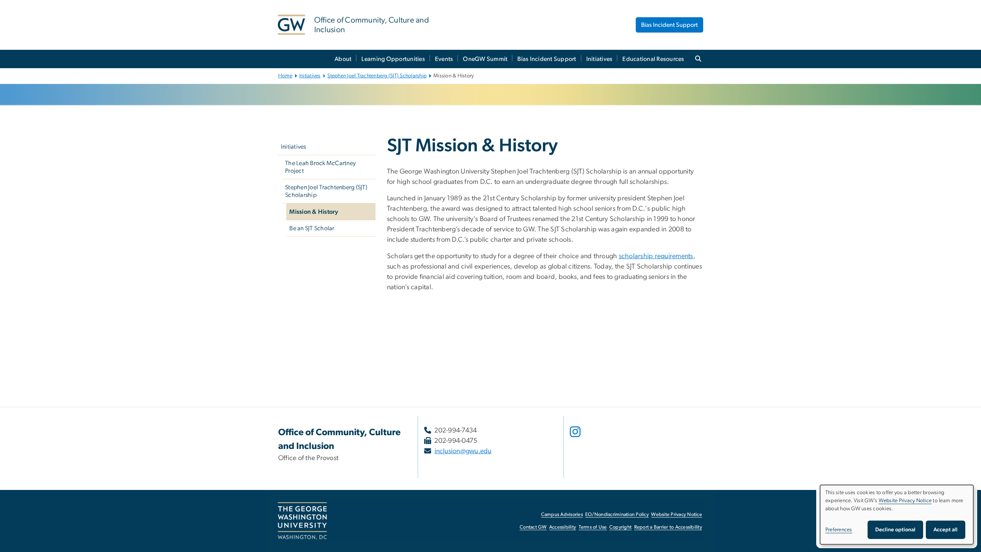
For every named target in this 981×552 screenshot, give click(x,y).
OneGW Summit (485, 59)
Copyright (620, 527)
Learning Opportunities (393, 59)
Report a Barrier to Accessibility (668, 527)
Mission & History (313, 212)
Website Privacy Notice (676, 514)
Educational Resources (653, 59)
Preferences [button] (838, 529)
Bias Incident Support (669, 25)
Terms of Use (593, 527)
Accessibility (562, 527)
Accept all (945, 529)
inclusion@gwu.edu (463, 451)
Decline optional (895, 529)
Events (444, 59)
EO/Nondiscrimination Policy (617, 514)
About (343, 59)
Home (285, 76)
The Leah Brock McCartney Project (320, 167)
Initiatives (599, 59)
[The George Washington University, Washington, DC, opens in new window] (302, 521)
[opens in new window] (576, 437)
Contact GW (533, 527)
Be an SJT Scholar (311, 228)
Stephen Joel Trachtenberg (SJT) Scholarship (377, 76)
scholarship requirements (656, 256)
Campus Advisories (562, 514)
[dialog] (896, 514)
